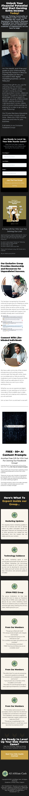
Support (22, 782)
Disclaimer (7, 782)
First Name (5, 153)
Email (4, 169)
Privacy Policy (15, 782)
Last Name (5, 161)
